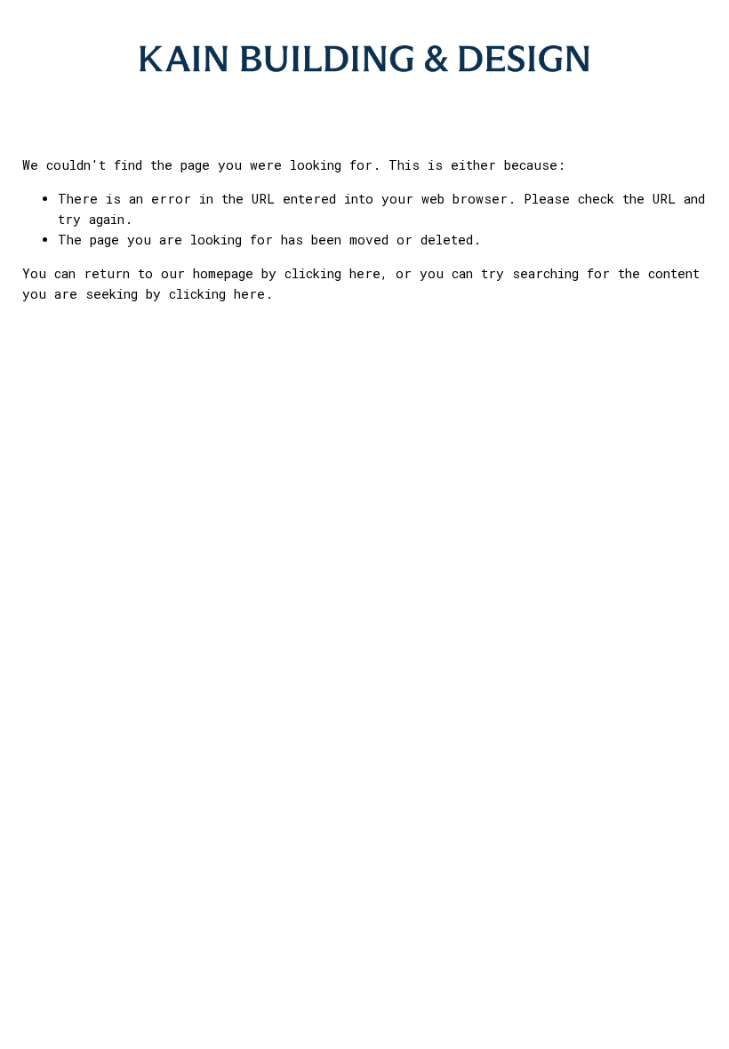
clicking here (332, 273)
